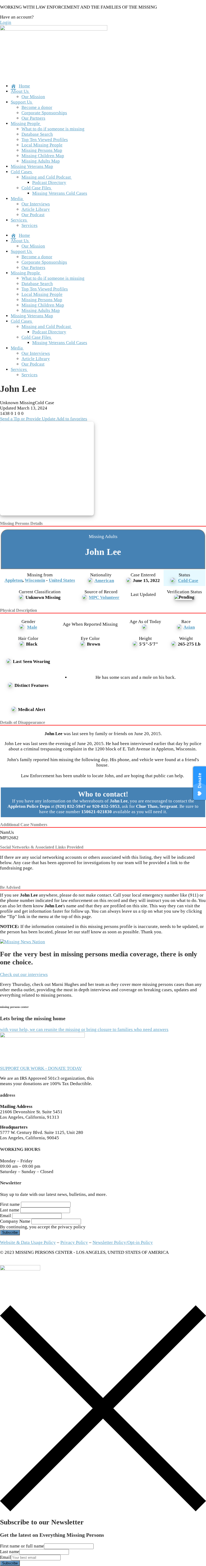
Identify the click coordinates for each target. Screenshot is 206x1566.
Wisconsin (35, 580)
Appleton (14, 580)
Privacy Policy (74, 1242)
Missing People (25, 123)
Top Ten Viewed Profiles (44, 139)
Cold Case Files (36, 187)
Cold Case (188, 580)
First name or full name (22, 1546)
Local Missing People (41, 145)
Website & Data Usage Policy (28, 1242)
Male (32, 627)
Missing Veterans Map (32, 166)
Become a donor (36, 107)
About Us (20, 91)
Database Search (37, 134)
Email (5, 1215)
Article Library (35, 209)
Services (19, 220)
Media (17, 198)
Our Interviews (35, 204)
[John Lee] (49, 469)
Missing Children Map (42, 155)
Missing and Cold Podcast (46, 177)
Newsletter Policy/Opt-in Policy (123, 1242)
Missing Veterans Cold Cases (59, 193)
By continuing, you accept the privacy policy (43, 1226)
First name (10, 1204)
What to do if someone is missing (52, 128)
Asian (189, 627)
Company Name (15, 1221)
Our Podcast (33, 214)
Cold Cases (21, 171)
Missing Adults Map (40, 161)
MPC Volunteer (104, 597)
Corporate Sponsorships (44, 112)
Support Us (21, 102)
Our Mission (33, 96)
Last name (9, 1210)
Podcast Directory (49, 182)
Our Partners (33, 118)
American (104, 580)
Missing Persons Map (41, 150)
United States (62, 580)
